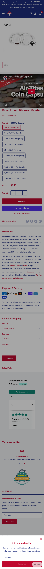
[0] (39, 13)
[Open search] (31, 13)
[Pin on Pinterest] (31, 221)
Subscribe (22, 564)
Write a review (22, 392)
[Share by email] (40, 221)
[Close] (41, 538)
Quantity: (5, 193)
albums (12, 266)
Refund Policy (7, 368)
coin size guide (30, 272)
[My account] (35, 13)
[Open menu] (3, 13)
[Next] (31, 405)
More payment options (22, 213)
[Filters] (11, 396)
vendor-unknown (9, 115)
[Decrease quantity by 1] (13, 193)
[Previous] (12, 405)
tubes (25, 266)
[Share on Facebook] (27, 221)
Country (5, 323)
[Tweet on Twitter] (35, 221)
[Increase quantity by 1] (25, 193)
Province (5, 334)
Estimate (9, 358)
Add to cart (22, 201)
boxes (18, 266)
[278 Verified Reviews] (22, 486)
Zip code (5, 344)
